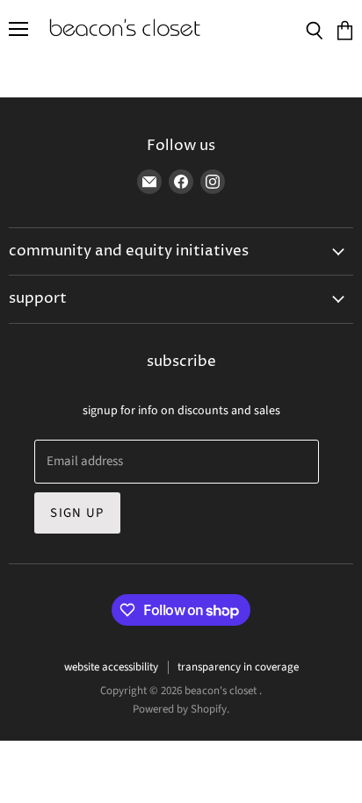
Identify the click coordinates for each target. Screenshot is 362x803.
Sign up (77, 513)
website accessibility (111, 667)
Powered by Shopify (180, 709)
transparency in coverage (238, 667)
